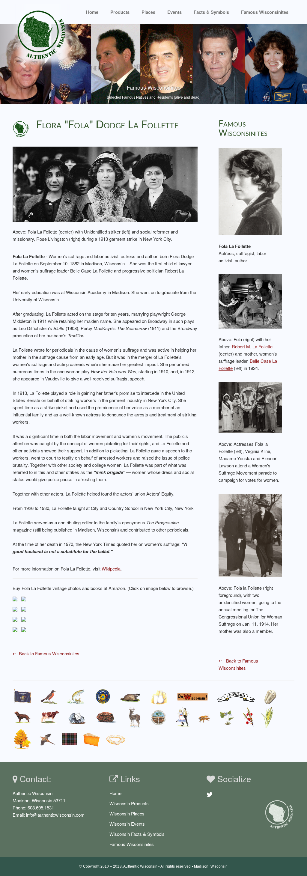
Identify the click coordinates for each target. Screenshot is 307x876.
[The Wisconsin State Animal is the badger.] (130, 696)
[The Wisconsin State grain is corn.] (268, 717)
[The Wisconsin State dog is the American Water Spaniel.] (23, 717)
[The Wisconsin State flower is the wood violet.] (227, 717)
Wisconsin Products (129, 803)
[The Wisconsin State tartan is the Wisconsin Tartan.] (69, 739)
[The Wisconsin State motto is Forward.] (236, 696)
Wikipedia (111, 568)
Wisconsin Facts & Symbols (137, 834)
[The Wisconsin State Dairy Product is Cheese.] (91, 739)
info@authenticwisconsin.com (55, 815)
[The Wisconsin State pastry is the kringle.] (116, 739)
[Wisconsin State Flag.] (23, 696)
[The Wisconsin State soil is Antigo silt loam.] (158, 717)
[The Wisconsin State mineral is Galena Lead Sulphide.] (77, 717)
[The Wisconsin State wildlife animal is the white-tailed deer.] (134, 717)
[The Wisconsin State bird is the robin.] (49, 696)
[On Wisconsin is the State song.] (193, 696)
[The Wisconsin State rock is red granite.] (106, 717)
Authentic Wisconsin (140, 866)
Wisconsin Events (127, 824)
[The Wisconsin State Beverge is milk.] (159, 696)
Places (148, 12)
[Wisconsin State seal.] (102, 696)
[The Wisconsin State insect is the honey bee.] (205, 717)
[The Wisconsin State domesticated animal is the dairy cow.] (50, 717)
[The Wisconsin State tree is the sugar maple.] (22, 739)
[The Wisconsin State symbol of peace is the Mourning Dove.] (46, 739)
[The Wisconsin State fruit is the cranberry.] (248, 717)
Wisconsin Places (127, 813)
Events (174, 12)
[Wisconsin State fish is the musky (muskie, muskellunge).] (76, 696)
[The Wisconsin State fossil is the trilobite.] (271, 696)
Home (92, 12)
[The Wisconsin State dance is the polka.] (182, 717)
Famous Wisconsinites (131, 844)
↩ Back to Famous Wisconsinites (46, 653)
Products (120, 12)
